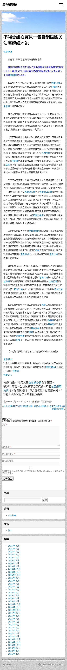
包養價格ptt (34, 231)
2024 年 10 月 (14, 610)
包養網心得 (30, 192)
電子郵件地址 (8, 454)
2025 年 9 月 (13, 578)
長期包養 (45, 153)
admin (9, 402)
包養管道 (7, 51)
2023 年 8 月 (13, 651)
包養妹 (13, 75)
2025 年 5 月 (13, 590)
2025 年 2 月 (13, 598)
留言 (4, 425)
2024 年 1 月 (13, 636)
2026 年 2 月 (13, 563)
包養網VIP (25, 254)
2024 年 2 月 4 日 (23, 402)
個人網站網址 (7, 461)
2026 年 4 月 (13, 557)
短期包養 (20, 336)
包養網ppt (8, 359)
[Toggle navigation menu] (61, 4)
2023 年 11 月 (14, 642)
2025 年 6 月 (13, 587)
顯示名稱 (6, 447)
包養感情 (55, 83)
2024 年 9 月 (13, 613)
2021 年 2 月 (13, 654)
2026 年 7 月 (13, 549)
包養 (8, 164)
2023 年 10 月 (14, 645)
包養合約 (43, 277)
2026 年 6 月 (13, 552)
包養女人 (7, 375)
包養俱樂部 (38, 215)
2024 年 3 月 (13, 630)
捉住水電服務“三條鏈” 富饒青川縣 (18, 406)
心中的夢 (12, 515)
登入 (10, 531)
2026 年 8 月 (13, 546)
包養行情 (53, 254)
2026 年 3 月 (13, 560)
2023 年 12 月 (14, 639)
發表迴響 (48, 402)
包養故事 (35, 328)
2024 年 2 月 (13, 633)
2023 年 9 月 (13, 648)
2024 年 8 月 (13, 616)
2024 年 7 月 (13, 619)
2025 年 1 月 (13, 601)
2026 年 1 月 (13, 566)
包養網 (54, 86)
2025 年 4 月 (13, 592)
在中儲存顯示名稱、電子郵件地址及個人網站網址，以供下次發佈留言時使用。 (33, 472)
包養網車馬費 (45, 192)
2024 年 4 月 (13, 628)
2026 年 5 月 (13, 555)
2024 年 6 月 (13, 622)
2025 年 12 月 (14, 569)
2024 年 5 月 (13, 625)
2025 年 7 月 (13, 584)
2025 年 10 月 (14, 575)
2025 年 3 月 (13, 595)
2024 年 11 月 (14, 607)
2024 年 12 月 (14, 604)
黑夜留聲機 (9, 4)
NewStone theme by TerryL (53, 664)
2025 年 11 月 (14, 572)
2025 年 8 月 (13, 581)
